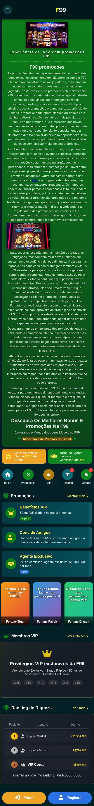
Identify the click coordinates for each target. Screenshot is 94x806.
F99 (35, 180)
